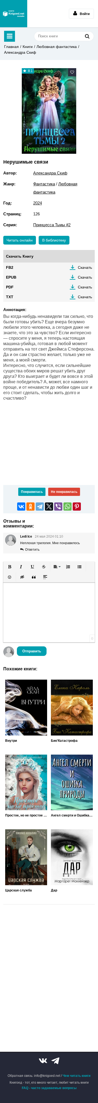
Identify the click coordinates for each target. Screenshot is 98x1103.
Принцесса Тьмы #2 (52, 224)
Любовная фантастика (56, 46)
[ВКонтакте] (21, 506)
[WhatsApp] (67, 506)
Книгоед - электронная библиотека (13, 13)
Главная (11, 46)
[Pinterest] (77, 506)
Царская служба (18, 890)
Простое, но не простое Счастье (26, 815)
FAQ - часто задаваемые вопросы (49, 1088)
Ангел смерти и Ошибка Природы (72, 815)
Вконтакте (43, 1061)
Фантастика (44, 184)
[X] (49, 506)
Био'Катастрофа (64, 741)
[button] (9, 567)
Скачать (85, 267)
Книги (28, 46)
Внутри (11, 741)
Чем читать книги (76, 1076)
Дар (54, 890)
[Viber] (58, 506)
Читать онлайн (20, 240)
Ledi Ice (26, 536)
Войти (85, 14)
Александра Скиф (20, 52)
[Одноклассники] (30, 506)
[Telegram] (40, 506)
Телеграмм (55, 1061)
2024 (37, 203)
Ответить (32, 550)
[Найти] (87, 36)
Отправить (31, 651)
